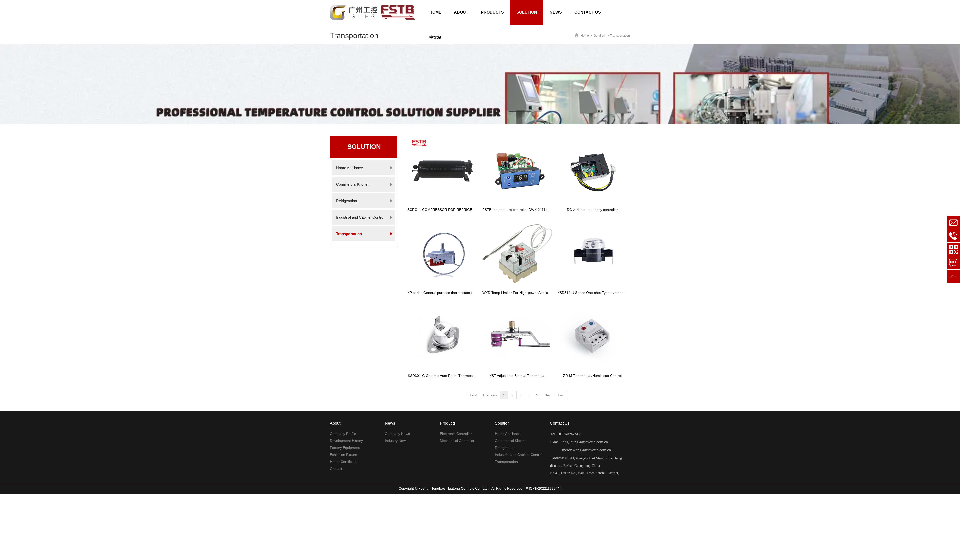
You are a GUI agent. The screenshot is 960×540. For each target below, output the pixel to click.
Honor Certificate (343, 462)
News (390, 423)
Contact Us (560, 423)
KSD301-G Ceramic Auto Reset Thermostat (442, 376)
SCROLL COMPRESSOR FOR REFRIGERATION (443, 210)
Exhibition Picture (343, 455)
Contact (336, 469)
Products (448, 423)
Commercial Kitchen (511, 441)
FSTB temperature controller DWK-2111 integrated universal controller (517, 210)
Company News (397, 434)
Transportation (506, 462)
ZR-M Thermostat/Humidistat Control (592, 376)
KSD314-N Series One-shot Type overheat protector (593, 293)
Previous (490, 395)
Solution (502, 423)
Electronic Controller (456, 434)
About (335, 423)
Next (548, 395)
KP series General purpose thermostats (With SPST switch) (443, 293)
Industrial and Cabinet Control (518, 455)
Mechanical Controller (457, 441)
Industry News (396, 441)
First (473, 395)
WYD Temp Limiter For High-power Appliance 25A (517, 293)
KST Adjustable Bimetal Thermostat (518, 376)
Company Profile (343, 434)
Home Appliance (508, 434)
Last (561, 395)
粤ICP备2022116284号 (543, 488)
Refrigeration (505, 448)
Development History (346, 441)
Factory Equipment (345, 448)
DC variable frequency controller (592, 210)
